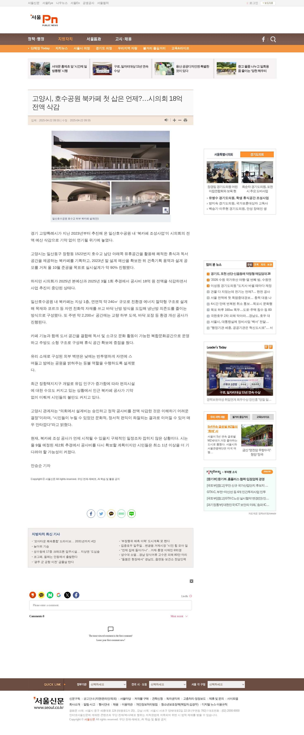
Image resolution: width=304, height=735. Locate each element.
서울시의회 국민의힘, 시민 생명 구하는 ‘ (236, 198)
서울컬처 (103, 3)
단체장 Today (40, 48)
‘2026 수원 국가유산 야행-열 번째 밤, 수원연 (241, 279)
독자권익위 (173, 698)
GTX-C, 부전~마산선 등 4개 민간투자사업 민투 (236, 492)
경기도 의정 (104, 48)
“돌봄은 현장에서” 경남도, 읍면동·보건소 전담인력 (153, 559)
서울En (75, 3)
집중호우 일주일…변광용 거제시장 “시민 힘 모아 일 (154, 545)
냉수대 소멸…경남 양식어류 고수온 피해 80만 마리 (154, 554)
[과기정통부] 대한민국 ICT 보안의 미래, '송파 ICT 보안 (240, 504)
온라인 (106, 698)
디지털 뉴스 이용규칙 (214, 704)
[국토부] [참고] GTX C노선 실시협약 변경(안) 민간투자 (241, 498)
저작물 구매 (141, 698)
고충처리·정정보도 (194, 698)
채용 (115, 704)
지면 (98, 698)
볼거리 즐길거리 (154, 48)
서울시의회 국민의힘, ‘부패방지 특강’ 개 (236, 208)
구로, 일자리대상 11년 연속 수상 (240, 392)
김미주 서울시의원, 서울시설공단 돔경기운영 (240, 203)
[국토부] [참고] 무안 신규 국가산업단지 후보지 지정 (239, 485)
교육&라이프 (180, 48)
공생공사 (88, 3)
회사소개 (74, 704)
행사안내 (104, 704)
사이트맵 (232, 698)
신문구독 (74, 698)
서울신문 (33, 3)
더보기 (267, 472)
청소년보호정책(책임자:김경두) (179, 704)
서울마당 (125, 698)
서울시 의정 (82, 48)
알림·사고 (89, 704)
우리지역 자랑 (127, 48)
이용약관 (127, 704)
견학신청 (157, 698)
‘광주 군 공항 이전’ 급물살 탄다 (54, 562)
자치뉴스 (61, 48)
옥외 (113, 698)
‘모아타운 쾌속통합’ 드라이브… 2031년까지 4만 (65, 541)
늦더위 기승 (41, 546)
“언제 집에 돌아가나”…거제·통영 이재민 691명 (151, 550)
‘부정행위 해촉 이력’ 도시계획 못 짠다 (145, 541)
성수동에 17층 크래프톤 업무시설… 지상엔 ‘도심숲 (67, 551)
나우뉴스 (62, 3)
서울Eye (47, 3)
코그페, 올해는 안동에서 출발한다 (56, 556)
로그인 (253, 3)
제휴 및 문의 (216, 698)
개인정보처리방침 (147, 704)
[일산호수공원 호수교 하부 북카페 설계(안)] (111, 133)
